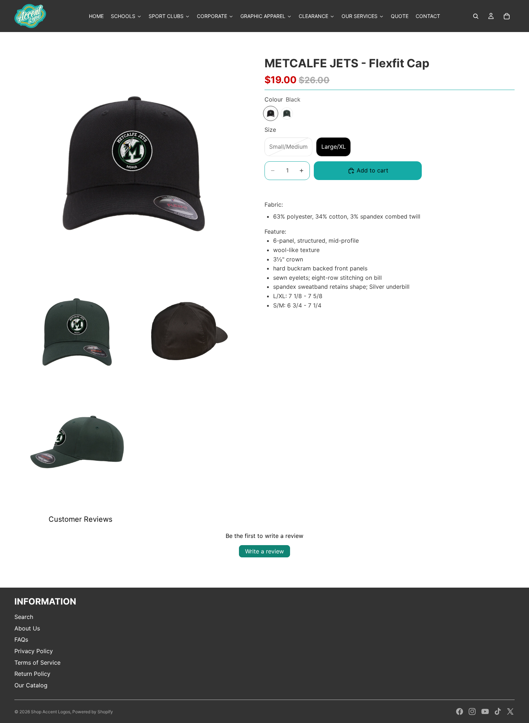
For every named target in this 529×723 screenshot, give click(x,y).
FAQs (21, 639)
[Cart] (507, 16)
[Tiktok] (497, 711)
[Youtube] (485, 711)
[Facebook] (459, 711)
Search (23, 616)
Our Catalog (31, 685)
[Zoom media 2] (77, 332)
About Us (27, 628)
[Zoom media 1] (133, 165)
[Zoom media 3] (188, 332)
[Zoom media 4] (77, 443)
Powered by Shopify (92, 711)
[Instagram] (472, 711)
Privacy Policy (33, 651)
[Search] (476, 16)
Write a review (264, 551)
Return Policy (32, 673)
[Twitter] (510, 711)
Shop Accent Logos (50, 711)
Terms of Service (37, 662)
